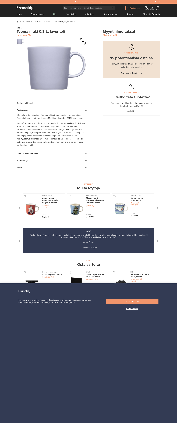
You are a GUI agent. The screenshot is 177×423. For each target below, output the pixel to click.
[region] (88, 353)
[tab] (52, 110)
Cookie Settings (132, 309)
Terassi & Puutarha (151, 14)
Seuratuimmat (37, 14)
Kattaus (130, 14)
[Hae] (113, 8)
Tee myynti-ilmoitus (130, 73)
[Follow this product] (25, 195)
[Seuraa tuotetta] (82, 41)
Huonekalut (70, 14)
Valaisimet (89, 14)
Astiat (35, 22)
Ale (54, 14)
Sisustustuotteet (111, 14)
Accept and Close (132, 301)
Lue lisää (130, 111)
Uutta (19, 14)
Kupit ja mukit (44, 22)
